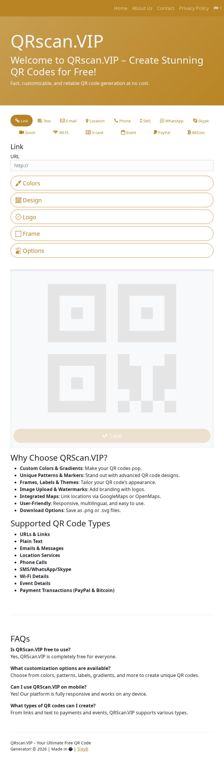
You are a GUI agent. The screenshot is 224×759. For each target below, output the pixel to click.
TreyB (82, 749)
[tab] (21, 120)
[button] (217, 8)
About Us (142, 8)
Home (120, 8)
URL (14, 156)
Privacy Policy (194, 8)
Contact (165, 8)
